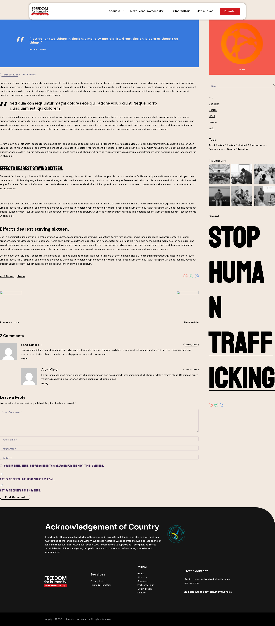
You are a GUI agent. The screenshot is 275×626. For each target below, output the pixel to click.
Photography (257, 145)
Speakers (143, 581)
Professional (216, 149)
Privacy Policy (98, 581)
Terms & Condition (101, 585)
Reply (24, 359)
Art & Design (7, 276)
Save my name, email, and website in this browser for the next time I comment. (54, 465)
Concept (31, 74)
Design (213, 110)
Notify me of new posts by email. (21, 490)
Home (141, 573)
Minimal (21, 276)
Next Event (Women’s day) (147, 11)
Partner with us (180, 11)
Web (211, 128)
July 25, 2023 (191, 345)
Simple (231, 149)
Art (23, 74)
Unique (213, 122)
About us (114, 11)
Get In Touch (205, 11)
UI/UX (212, 116)
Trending (243, 149)
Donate (142, 592)
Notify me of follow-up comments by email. (27, 479)
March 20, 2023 (10, 74)
